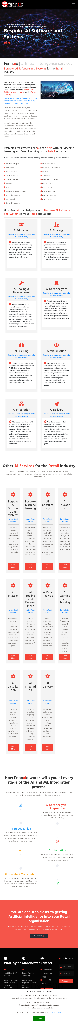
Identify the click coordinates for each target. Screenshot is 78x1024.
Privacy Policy (56, 1012)
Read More (13, 566)
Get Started (38, 936)
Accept (39, 1019)
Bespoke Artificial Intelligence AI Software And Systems (26, 27)
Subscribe (66, 981)
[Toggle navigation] (73, 4)
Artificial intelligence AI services (22, 24)
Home (6, 24)
